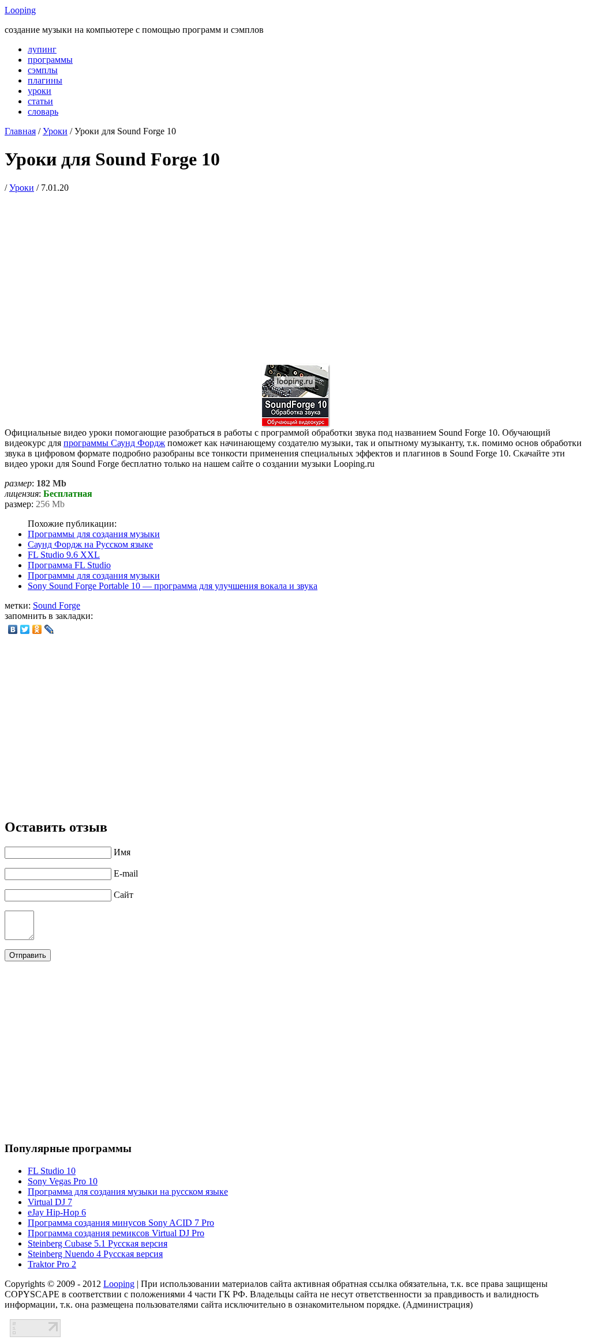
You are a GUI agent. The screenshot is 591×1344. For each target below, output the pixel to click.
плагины (45, 80)
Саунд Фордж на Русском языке (90, 544)
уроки (39, 91)
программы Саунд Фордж (114, 443)
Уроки (55, 131)
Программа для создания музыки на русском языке (128, 1191)
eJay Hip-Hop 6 (57, 1212)
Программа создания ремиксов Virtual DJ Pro (116, 1233)
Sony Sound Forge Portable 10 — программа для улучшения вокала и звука (172, 586)
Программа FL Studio (69, 565)
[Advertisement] (295, 273)
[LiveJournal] (49, 629)
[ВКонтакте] (13, 629)
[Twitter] (25, 629)
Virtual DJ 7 (50, 1202)
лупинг (42, 49)
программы (50, 60)
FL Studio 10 (52, 1171)
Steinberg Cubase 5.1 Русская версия (97, 1243)
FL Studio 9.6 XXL (64, 555)
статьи (40, 101)
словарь (43, 111)
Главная (20, 131)
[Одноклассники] (37, 629)
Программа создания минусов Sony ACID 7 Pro (121, 1223)
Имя (122, 852)
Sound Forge (56, 605)
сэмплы (43, 70)
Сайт (123, 895)
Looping (20, 10)
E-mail (126, 873)
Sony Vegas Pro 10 (63, 1181)
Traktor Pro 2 (52, 1264)
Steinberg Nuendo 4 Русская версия (95, 1254)
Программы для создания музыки (94, 534)
